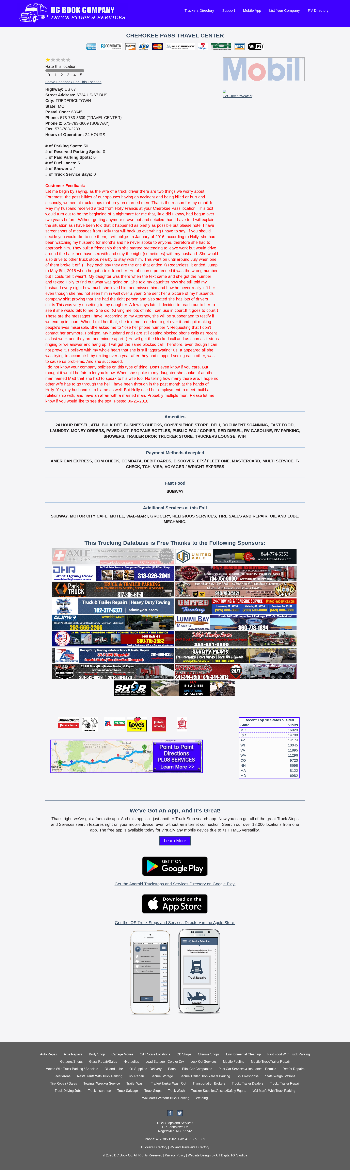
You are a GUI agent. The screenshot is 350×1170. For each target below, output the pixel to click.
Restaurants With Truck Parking (99, 1076)
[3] (68, 70)
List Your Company (284, 11)
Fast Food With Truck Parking (288, 1054)
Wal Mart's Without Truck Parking (165, 1098)
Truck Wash (176, 1090)
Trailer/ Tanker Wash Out (168, 1083)
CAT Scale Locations (155, 1054)
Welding (202, 1098)
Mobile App (252, 11)
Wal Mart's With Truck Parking (274, 1090)
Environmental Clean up (243, 1054)
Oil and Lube (114, 1069)
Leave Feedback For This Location (73, 82)
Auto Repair (48, 1054)
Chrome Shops (209, 1054)
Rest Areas (62, 1076)
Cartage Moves (122, 1054)
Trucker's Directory (154, 1147)
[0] (48, 70)
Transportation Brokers (209, 1083)
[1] (55, 70)
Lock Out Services (203, 1061)
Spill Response (248, 1076)
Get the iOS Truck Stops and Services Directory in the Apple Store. (175, 922)
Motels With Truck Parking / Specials (72, 1069)
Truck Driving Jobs (68, 1090)
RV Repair (136, 1076)
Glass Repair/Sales (103, 1061)
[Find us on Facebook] (170, 1115)
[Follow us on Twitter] (180, 1115)
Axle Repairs (73, 1054)
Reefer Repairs (293, 1069)
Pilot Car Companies (197, 1069)
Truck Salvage (127, 1090)
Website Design (199, 1155)
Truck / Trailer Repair (285, 1083)
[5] (81, 70)
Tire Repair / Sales (63, 1083)
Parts (172, 1069)
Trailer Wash (135, 1083)
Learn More (175, 840)
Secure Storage (161, 1076)
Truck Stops (152, 1090)
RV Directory (318, 11)
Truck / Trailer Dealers (247, 1083)
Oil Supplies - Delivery (145, 1069)
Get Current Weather (237, 96)
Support (228, 11)
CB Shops (184, 1054)
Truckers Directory (199, 11)
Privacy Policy (175, 1155)
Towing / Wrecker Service (101, 1083)
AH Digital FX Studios (231, 1155)
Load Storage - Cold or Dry (164, 1061)
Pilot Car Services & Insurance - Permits (247, 1069)
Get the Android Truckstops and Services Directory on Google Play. (175, 884)
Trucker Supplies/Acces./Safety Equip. (218, 1090)
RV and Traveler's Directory (189, 1147)
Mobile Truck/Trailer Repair (270, 1061)
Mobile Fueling (233, 1061)
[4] (74, 70)
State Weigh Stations (280, 1076)
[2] (61, 70)
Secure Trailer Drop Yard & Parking (204, 1076)
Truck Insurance (99, 1090)
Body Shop (97, 1054)
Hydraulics (131, 1061)
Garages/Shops (71, 1061)
